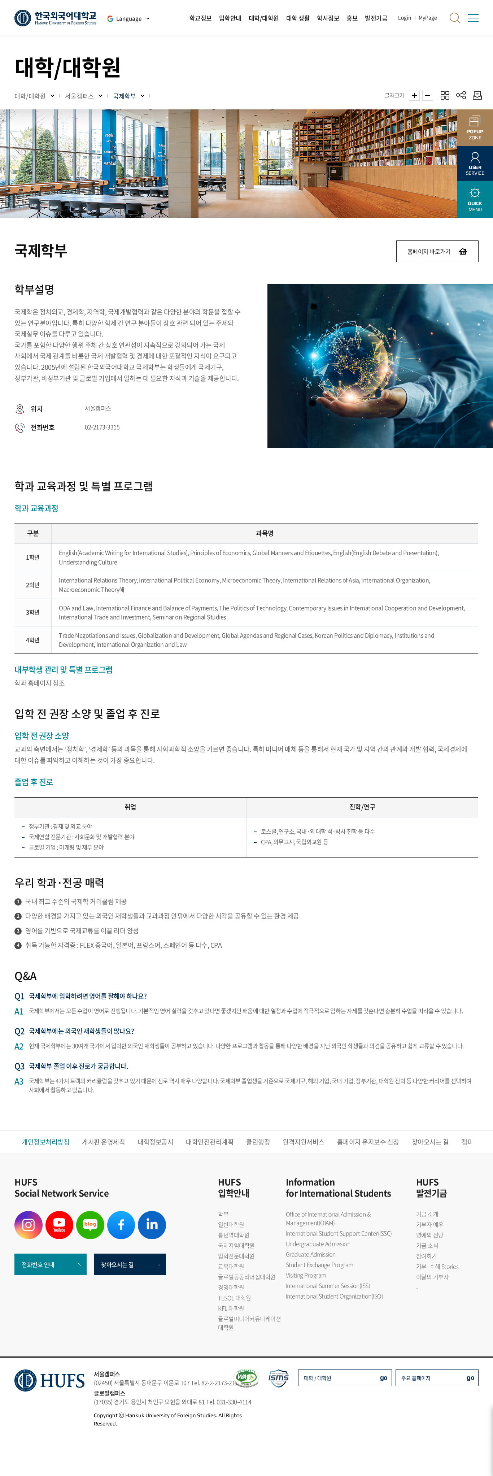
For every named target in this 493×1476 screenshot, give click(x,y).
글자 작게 (427, 95)
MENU (475, 206)
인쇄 (475, 95)
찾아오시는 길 (430, 1142)
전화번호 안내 (38, 1264)
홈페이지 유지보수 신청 (368, 1142)
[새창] (28, 1215)
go (384, 1377)
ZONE (475, 134)
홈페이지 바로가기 (429, 251)
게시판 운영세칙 (103, 1142)
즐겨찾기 (445, 95)
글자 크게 (414, 95)
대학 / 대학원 (317, 1377)
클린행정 (258, 1142)
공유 (461, 95)
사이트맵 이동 (473, 18)
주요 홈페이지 (416, 1377)
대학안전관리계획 (210, 1142)
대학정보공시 (155, 1142)
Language (128, 18)
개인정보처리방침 (45, 1142)
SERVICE (475, 170)
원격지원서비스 (303, 1142)
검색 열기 (455, 18)
